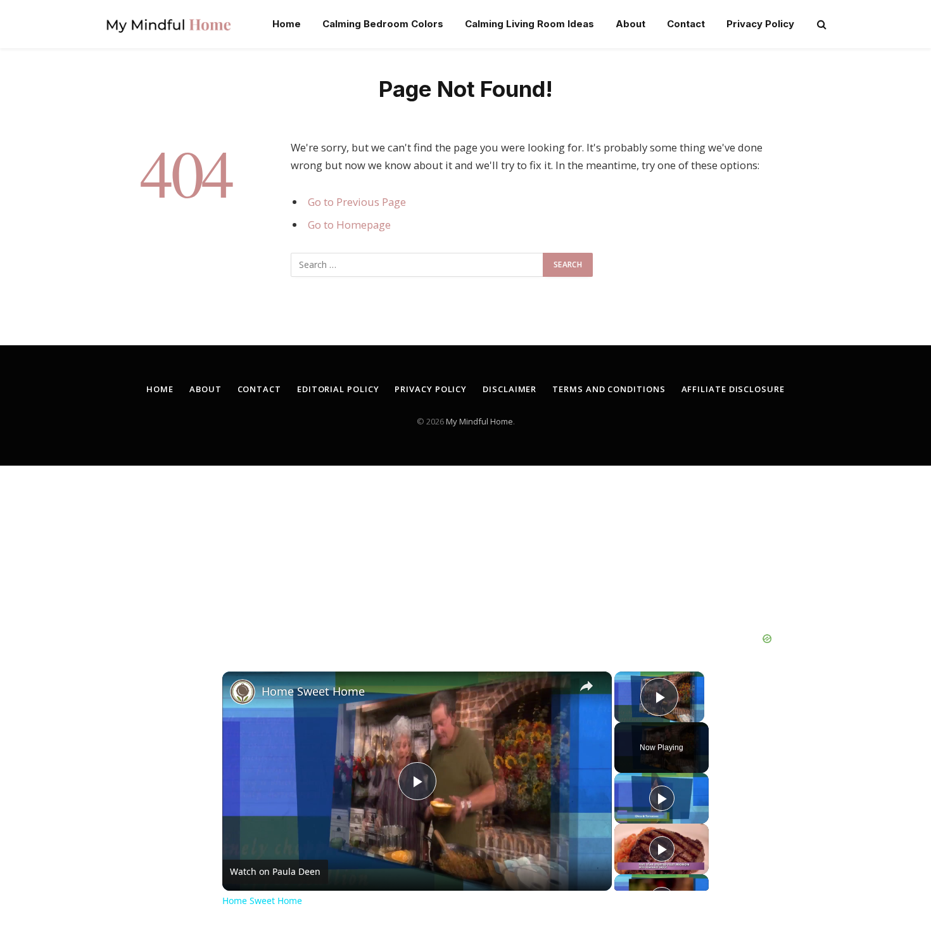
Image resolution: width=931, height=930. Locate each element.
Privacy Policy (760, 24)
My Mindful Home (479, 421)
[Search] (820, 24)
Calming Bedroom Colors (382, 24)
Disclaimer (509, 389)
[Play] (661, 798)
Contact (686, 24)
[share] (586, 686)
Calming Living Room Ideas (529, 24)
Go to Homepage (349, 224)
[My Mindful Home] (168, 24)
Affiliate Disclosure (733, 389)
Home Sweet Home (313, 691)
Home (286, 24)
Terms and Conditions (608, 389)
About (630, 24)
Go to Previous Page (357, 201)
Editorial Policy (338, 389)
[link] (242, 691)
